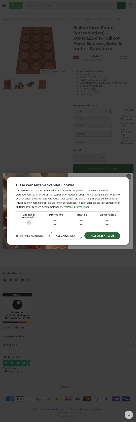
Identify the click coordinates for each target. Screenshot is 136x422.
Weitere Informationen (77, 206)
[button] (29, 236)
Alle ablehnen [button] (65, 235)
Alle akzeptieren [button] (102, 235)
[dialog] (68, 211)
